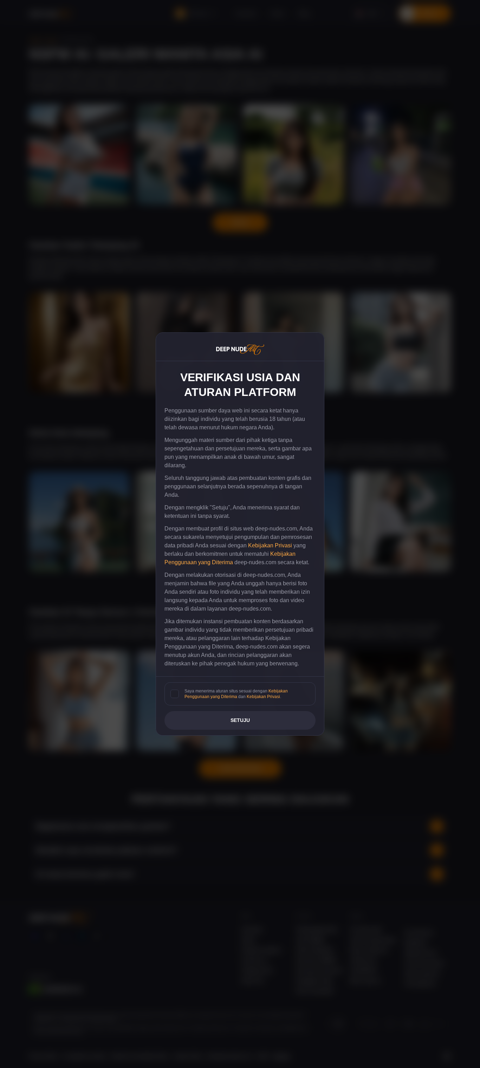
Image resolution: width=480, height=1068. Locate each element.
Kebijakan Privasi (270, 545)
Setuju (240, 720)
